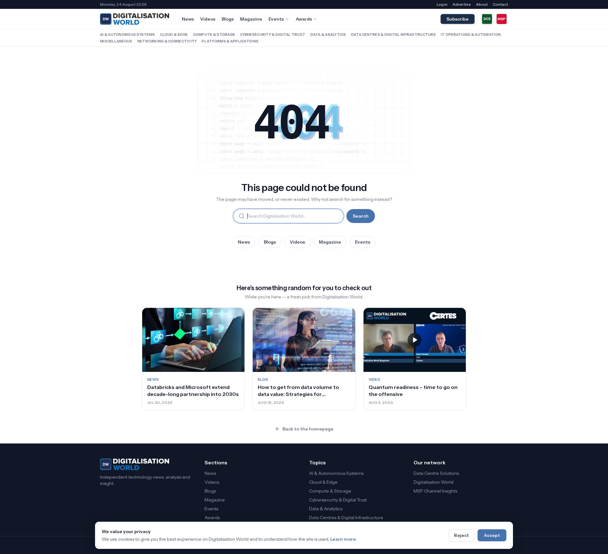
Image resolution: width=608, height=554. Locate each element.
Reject (461, 535)
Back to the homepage (307, 429)
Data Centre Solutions (436, 473)
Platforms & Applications (230, 41)
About (482, 4)
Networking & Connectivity (167, 41)
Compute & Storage (214, 34)
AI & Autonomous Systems (127, 34)
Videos (207, 19)
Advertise (462, 4)
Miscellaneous (116, 41)
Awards (304, 19)
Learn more (343, 539)
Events (276, 19)
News (188, 19)
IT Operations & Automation (471, 34)
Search (361, 216)
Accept (492, 535)
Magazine (251, 19)
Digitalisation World (433, 482)
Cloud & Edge (174, 34)
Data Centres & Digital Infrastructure (393, 34)
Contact (500, 4)
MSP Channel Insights (435, 491)
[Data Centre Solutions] (487, 19)
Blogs (228, 19)
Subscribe (457, 19)
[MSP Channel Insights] (501, 19)
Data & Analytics (328, 34)
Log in (442, 4)
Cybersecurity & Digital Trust (272, 34)
